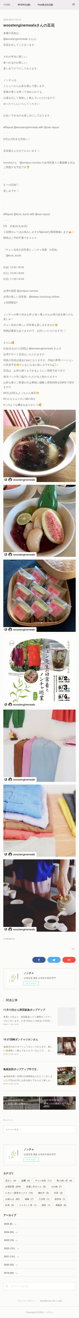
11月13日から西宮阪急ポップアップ (24, 1009)
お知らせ (12, 1198)
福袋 (29, 1198)
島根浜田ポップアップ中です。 (21, 1069)
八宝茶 (44, 1198)
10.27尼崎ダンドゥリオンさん (20, 1039)
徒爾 (25, 1180)
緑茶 (46, 1204)
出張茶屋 (13, 1186)
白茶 (58, 1192)
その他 (56, 1186)
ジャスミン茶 (28, 1204)
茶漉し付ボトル (36, 1186)
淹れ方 (43, 1192)
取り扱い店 (64, 1180)
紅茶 (9, 1204)
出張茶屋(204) (9, 939)
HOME (7, 4)
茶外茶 (60, 1198)
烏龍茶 (60, 1204)
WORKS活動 (24, 4)
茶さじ (10, 1180)
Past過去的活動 (45, 4)
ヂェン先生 (43, 1180)
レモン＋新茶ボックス (19, 1192)
